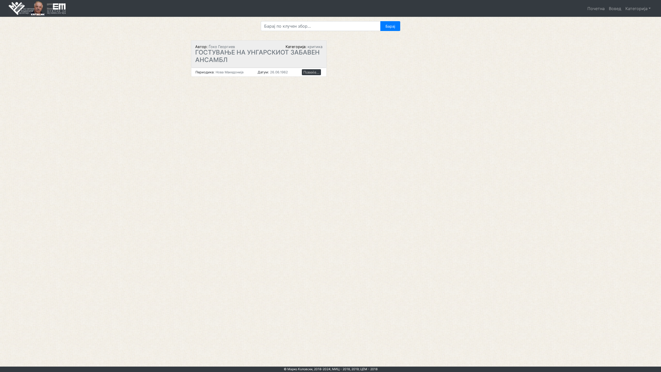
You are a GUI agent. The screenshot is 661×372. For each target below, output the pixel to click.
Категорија (636, 8)
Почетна (596, 8)
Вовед (615, 8)
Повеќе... (311, 72)
